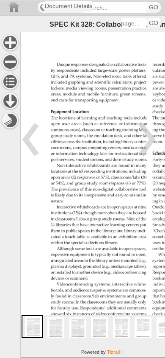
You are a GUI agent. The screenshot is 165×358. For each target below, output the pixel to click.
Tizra (114, 352)
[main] (92, 195)
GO (153, 7)
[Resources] (10, 100)
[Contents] (10, 81)
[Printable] (10, 120)
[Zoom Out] (10, 61)
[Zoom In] (10, 42)
